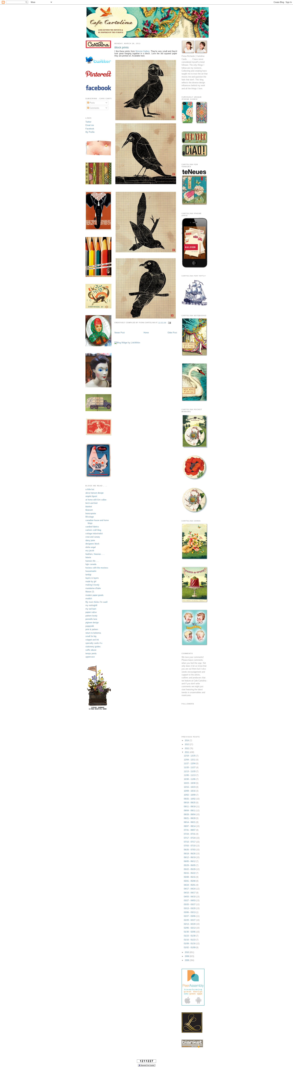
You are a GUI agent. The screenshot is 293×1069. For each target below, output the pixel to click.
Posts (92, 103)
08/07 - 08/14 (190, 826)
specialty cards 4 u (93, 643)
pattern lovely (91, 616)
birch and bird (91, 503)
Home (146, 332)
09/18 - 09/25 (190, 802)
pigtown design (92, 622)
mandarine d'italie (93, 588)
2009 (187, 956)
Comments (94, 108)
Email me (89, 125)
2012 (187, 748)
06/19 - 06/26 (190, 853)
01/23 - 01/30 (190, 936)
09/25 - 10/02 (190, 799)
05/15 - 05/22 (190, 873)
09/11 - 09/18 (190, 806)
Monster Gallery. (143, 51)
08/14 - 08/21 (190, 822)
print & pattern (91, 629)
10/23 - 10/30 (190, 783)
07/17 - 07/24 (190, 838)
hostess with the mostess (96, 568)
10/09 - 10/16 (190, 791)
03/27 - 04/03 (190, 900)
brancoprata (90, 513)
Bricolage (89, 517)
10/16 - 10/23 (190, 787)
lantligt (88, 574)
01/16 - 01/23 (190, 940)
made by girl (90, 581)
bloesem (89, 510)
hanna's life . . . (92, 561)
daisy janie (90, 540)
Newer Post (119, 332)
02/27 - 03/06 (190, 916)
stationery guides (93, 646)
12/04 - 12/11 (190, 760)
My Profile (89, 132)
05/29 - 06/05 (190, 865)
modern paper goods (94, 595)
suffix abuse (90, 650)
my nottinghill (91, 605)
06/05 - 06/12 (190, 861)
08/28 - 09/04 (190, 814)
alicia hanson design (94, 493)
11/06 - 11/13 (190, 775)
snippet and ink (92, 640)
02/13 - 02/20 (190, 924)
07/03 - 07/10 (190, 846)
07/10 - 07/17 (190, 842)
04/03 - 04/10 (190, 897)
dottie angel (90, 547)
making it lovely (92, 585)
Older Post (172, 332)
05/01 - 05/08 (190, 881)
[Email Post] (169, 322)
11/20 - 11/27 (190, 767)
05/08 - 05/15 (190, 877)
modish (88, 598)
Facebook (89, 129)
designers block (92, 544)
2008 (187, 960)
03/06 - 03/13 (190, 912)
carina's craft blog (93, 530)
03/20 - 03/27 (190, 904)
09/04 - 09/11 (190, 810)
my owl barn (90, 609)
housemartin (90, 571)
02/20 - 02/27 (190, 920)
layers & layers (92, 578)
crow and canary (92, 537)
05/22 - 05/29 (190, 869)
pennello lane (91, 619)
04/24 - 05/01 (190, 885)
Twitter (88, 122)
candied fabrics (92, 527)
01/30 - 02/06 (190, 932)
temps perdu (90, 653)
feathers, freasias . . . (95, 554)
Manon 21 (89, 592)
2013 (187, 744)
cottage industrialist (94, 533)
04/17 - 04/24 (190, 889)
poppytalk (89, 626)
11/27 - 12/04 (190, 763)
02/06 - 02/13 (190, 928)
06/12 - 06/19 (190, 857)
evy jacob (89, 550)
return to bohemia (93, 633)
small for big (90, 636)
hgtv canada (90, 564)
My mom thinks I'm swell (96, 602)
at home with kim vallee (95, 500)
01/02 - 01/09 (190, 947)
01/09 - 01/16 (190, 943)
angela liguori (91, 496)
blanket (88, 506)
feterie (88, 557)
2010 (187, 952)
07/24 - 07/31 (190, 834)
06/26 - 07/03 (190, 849)
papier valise (91, 612)
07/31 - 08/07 (190, 830)
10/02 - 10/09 (190, 795)
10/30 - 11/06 (190, 779)
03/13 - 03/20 (190, 908)
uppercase (90, 657)
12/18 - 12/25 (190, 756)
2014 (187, 740)
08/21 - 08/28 (190, 818)
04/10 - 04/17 (190, 893)
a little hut (89, 489)
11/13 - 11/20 (190, 771)
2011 (187, 752)
